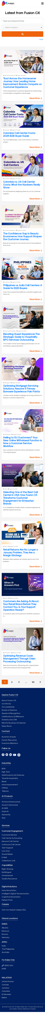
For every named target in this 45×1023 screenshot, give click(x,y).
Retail (4, 781)
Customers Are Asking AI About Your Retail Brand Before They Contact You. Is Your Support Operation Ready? (21, 605)
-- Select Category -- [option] (11, 27)
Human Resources (9, 740)
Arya (3, 818)
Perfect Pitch (7, 900)
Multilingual (6, 872)
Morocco (5, 931)
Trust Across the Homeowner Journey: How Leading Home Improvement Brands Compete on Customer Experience (22, 82)
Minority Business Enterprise (14, 723)
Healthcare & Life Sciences (13, 775)
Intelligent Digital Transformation (15, 893)
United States (8, 981)
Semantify (6, 814)
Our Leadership (8, 707)
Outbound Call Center (11, 844)
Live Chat (6, 851)
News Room (7, 726)
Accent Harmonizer (10, 805)
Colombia (6, 991)
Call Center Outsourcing (12, 838)
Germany (5, 937)
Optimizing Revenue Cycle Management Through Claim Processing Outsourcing (19, 658)
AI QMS (5, 808)
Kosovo (5, 934)
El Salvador (6, 994)
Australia (5, 952)
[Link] (8, 3)
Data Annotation (9, 890)
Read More (35, 98)
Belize (4, 997)
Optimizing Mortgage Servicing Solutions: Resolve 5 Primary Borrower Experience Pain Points (21, 388)
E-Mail (4, 857)
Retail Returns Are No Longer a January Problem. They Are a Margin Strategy (20, 552)
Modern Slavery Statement (21, 1009)
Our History (6, 703)
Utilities (5, 788)
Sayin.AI (5, 811)
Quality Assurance (9, 878)
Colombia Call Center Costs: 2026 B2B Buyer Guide (19, 134)
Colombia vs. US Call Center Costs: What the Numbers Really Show (21, 184)
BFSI (3, 768)
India (4, 946)
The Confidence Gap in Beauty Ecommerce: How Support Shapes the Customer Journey (22, 236)
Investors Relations (10, 743)
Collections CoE (8, 860)
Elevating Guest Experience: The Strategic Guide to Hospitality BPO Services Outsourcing (21, 336)
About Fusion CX (9, 700)
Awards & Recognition (11, 713)
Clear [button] (41, 39)
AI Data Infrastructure (11, 802)
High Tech (6, 772)
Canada (5, 984)
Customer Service (9, 835)
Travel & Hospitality (10, 778)
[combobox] (22, 27)
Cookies (33, 1009)
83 (33, 682)
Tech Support (7, 848)
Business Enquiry (9, 737)
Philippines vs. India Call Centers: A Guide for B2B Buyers (22, 286)
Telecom (5, 791)
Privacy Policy (32, 1006)
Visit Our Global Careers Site (14, 910)
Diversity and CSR (9, 719)
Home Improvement (10, 784)
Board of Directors (9, 710)
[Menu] (41, 3)
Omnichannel (7, 875)
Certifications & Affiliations (13, 716)
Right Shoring (7, 869)
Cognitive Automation (11, 897)
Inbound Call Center (10, 841)
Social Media (7, 854)
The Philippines (8, 949)
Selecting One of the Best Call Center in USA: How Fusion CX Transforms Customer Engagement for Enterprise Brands (20, 497)
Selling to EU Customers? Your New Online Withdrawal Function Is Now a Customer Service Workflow (22, 441)
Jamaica (5, 988)
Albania (5, 928)
